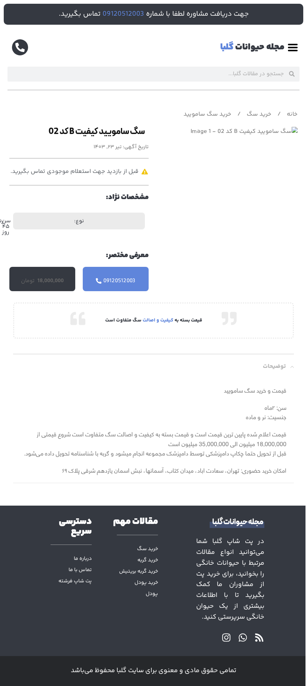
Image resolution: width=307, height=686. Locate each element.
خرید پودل (146, 583)
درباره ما (83, 559)
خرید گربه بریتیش (138, 571)
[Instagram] (226, 637)
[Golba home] (230, 523)
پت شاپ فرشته (75, 581)
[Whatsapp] (242, 637)
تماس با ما (80, 570)
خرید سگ (258, 114)
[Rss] (259, 637)
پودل (152, 594)
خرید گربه (147, 560)
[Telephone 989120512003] (20, 47)
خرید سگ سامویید (207, 114)
